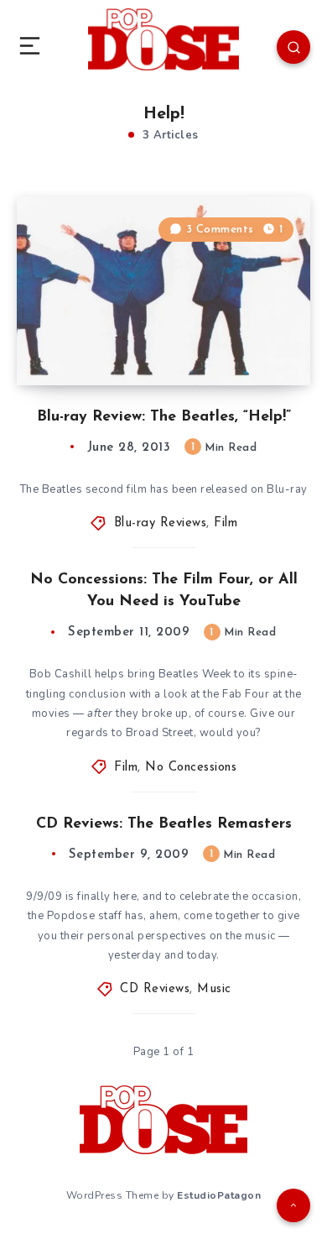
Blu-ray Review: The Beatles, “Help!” (164, 417)
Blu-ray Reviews (160, 523)
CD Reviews (154, 989)
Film (225, 523)
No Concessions (190, 767)
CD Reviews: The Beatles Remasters (164, 824)
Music (214, 989)
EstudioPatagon (219, 1195)
